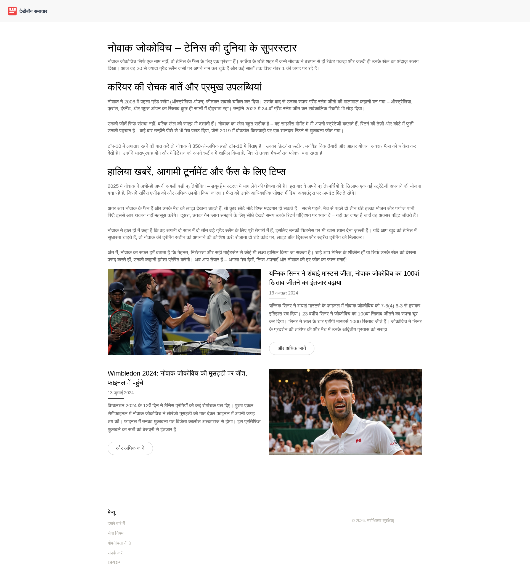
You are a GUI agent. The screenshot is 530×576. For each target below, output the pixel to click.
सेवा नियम (115, 533)
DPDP (114, 562)
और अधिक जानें (292, 348)
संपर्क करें (115, 553)
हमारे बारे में (116, 523)
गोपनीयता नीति (119, 543)
